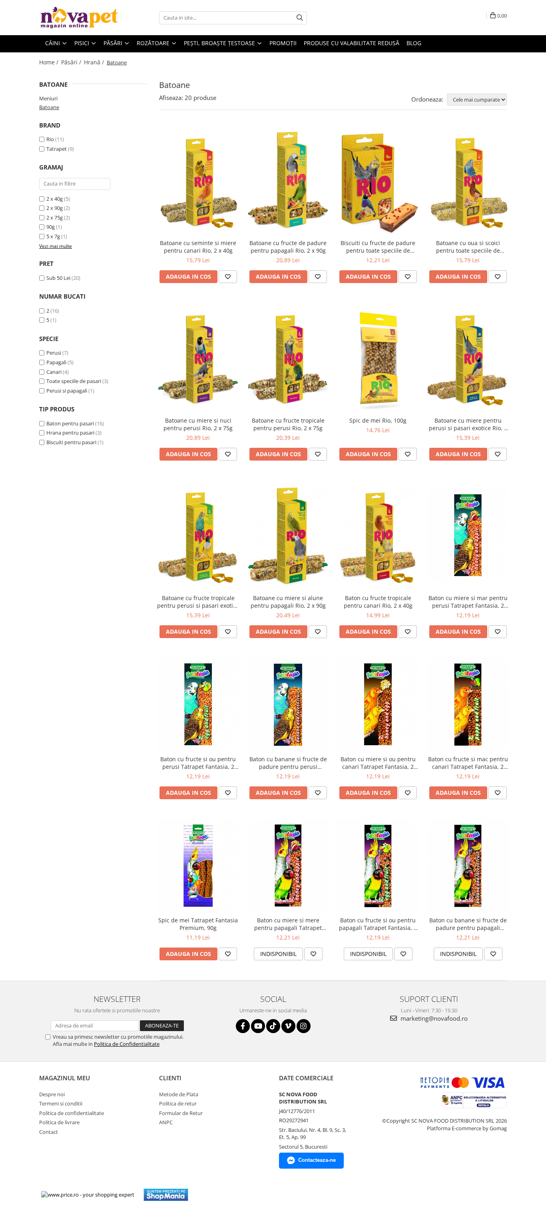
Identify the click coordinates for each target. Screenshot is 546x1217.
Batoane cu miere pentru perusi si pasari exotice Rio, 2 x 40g (468, 424)
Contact (48, 1131)
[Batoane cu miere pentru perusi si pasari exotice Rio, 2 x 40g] (468, 358)
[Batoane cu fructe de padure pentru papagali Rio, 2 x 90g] (288, 180)
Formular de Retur (181, 1113)
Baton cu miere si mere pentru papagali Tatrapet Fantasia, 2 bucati (288, 924)
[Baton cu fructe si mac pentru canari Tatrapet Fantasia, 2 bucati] (468, 704)
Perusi (53, 352)
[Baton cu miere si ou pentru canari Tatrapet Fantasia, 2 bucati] (378, 704)
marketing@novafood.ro (433, 1018)
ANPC (166, 1122)
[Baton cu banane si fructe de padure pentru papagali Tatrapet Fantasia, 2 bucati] (468, 865)
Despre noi (52, 1094)
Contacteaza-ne (317, 1160)
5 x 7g (53, 236)
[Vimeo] (288, 1026)
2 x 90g (54, 207)
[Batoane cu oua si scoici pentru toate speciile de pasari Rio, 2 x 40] (468, 180)
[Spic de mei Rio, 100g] (378, 358)
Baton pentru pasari (70, 423)
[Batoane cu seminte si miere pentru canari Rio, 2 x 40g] (198, 180)
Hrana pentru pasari (70, 432)
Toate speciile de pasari (73, 381)
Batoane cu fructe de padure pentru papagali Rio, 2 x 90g (288, 246)
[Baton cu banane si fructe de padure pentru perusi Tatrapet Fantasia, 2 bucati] (288, 704)
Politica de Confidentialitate (126, 1043)
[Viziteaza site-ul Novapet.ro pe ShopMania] (165, 1195)
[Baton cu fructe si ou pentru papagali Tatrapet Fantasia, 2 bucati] (378, 865)
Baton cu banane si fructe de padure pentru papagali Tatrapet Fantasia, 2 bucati (468, 924)
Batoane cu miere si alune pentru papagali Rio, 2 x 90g (288, 601)
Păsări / (72, 62)
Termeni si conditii (60, 1103)
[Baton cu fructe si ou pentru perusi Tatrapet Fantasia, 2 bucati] (198, 704)
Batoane (49, 107)
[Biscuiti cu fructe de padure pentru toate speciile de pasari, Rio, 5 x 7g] (378, 180)
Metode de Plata (178, 1094)
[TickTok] (273, 1026)
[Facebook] (243, 1026)
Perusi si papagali (66, 390)
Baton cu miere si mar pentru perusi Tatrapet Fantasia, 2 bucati (468, 601)
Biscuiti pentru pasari (71, 442)
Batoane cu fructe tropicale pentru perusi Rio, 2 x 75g (288, 424)
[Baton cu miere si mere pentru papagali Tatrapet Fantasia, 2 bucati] (288, 866)
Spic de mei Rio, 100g (378, 420)
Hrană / (95, 62)
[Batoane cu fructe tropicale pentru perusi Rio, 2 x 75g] (288, 358)
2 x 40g (54, 198)
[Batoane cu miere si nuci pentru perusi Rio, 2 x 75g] (198, 358)
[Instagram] (304, 1026)
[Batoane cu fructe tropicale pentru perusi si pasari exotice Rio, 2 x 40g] (198, 535)
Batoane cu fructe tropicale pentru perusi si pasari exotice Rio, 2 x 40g (198, 601)
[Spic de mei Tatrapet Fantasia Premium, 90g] (198, 865)
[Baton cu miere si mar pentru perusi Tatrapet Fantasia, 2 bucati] (468, 535)
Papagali (56, 362)
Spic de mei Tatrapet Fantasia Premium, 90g (198, 924)
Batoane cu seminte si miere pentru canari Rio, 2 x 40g (198, 246)
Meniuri (48, 98)
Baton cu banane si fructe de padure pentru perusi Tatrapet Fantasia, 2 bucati (288, 762)
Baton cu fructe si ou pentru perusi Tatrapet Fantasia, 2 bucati (198, 762)
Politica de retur (178, 1103)
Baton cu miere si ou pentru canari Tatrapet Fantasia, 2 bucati (378, 762)
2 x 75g (54, 217)
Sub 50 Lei (58, 277)
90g (50, 226)
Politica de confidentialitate (71, 1113)
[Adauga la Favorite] (228, 276)
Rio (50, 139)
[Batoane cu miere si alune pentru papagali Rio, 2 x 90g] (288, 535)
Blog (414, 43)
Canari (54, 371)
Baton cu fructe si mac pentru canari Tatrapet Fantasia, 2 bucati (468, 762)
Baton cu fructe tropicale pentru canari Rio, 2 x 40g (378, 601)
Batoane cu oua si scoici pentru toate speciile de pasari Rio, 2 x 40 (468, 246)
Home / (49, 62)
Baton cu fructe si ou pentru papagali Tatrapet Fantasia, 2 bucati (378, 924)
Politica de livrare (59, 1122)
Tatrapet (56, 148)
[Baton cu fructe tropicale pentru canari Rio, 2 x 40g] (378, 535)
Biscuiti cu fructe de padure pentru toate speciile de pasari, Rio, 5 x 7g (378, 246)
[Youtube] (258, 1026)
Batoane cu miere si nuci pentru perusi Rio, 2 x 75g (198, 424)
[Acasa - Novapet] (79, 17)
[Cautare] (300, 17)
